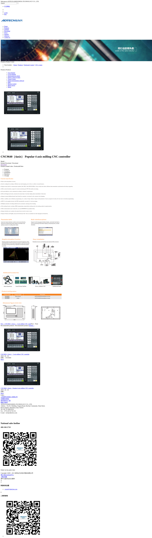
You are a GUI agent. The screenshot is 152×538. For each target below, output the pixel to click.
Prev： (16, 324)
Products (20, 65)
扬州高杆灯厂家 (6, 400)
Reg (5, 14)
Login (6, 13)
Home (6, 26)
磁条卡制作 (4, 402)
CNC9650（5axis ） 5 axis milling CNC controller (15, 354)
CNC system (38, 65)
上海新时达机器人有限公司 (9, 397)
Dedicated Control (29, 65)
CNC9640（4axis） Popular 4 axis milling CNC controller (17, 388)
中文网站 (7, 6)
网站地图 (4, 477)
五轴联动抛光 (5, 399)
